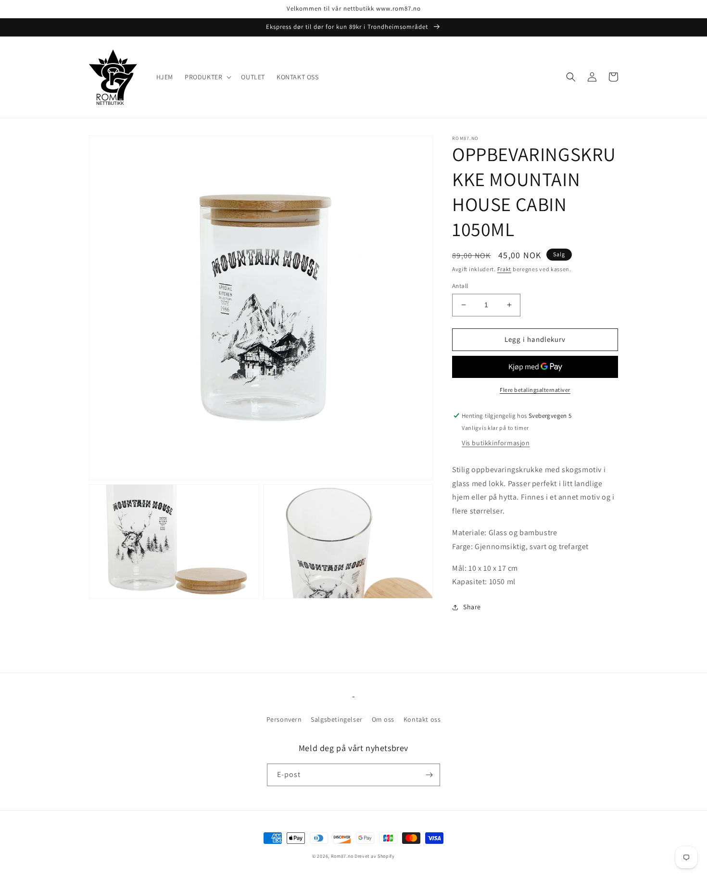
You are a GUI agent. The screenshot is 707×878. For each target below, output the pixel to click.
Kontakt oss (422, 719)
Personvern (284, 719)
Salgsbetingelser (337, 719)
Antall (460, 286)
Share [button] (472, 606)
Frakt (504, 269)
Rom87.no (342, 856)
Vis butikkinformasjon (496, 443)
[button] (207, 77)
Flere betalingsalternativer (535, 389)
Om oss (383, 719)
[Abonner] (429, 775)
